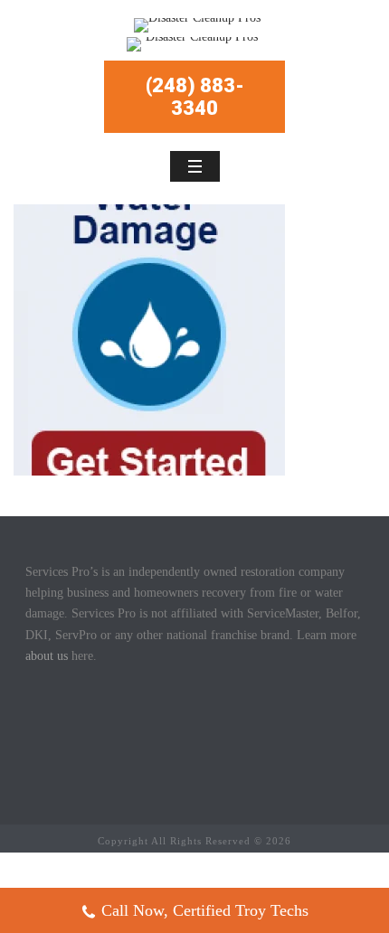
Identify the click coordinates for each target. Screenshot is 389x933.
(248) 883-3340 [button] (195, 96)
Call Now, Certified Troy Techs (204, 910)
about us (46, 656)
